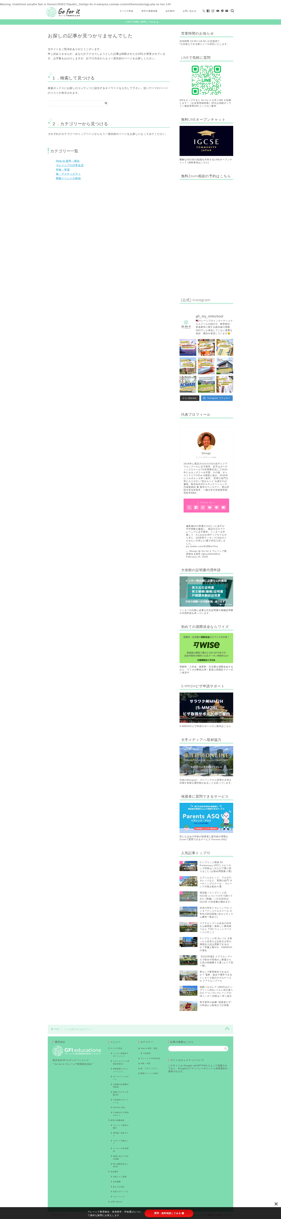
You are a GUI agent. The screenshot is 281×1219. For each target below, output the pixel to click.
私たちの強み (119, 1187)
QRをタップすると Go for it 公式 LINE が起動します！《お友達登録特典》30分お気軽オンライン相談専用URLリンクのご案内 (205, 103)
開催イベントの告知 (68, 178)
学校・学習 (63, 169)
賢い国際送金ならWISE (121, 1165)
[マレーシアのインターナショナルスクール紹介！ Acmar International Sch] (188, 384)
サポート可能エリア (121, 1142)
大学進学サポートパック (121, 1101)
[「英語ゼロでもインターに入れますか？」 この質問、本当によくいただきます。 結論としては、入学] (224, 347)
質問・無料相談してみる (167, 1213)
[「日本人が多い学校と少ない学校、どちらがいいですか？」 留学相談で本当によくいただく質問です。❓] (206, 347)
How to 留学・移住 (68, 161)
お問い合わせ (189, 11)
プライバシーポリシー (201, 1068)
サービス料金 (126, 11)
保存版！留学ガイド (121, 1134)
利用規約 (220, 1068)
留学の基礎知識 (149, 11)
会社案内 (170, 11)
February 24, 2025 (197, 557)
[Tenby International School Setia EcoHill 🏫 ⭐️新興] (206, 384)
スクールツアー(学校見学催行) (121, 1062)
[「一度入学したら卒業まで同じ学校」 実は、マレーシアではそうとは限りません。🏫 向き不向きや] (224, 384)
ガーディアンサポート (121, 1078)
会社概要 (117, 1182)
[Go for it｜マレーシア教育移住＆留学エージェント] (63, 17)
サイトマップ (119, 1197)
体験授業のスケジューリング (121, 1070)
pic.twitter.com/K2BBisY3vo (202, 546)
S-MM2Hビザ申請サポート (121, 1113)
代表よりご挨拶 (120, 1177)
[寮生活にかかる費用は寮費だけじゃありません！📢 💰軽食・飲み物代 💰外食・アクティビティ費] (206, 365)
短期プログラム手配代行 (121, 1093)
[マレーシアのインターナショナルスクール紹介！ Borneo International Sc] (224, 365)
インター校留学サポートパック (121, 1054)
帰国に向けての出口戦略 (121, 1157)
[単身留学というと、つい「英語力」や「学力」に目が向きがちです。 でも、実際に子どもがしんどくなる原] (188, 365)
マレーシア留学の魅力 (121, 1126)
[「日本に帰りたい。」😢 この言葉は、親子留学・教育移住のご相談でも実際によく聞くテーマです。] (188, 347)
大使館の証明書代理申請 (121, 1085)
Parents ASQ (119, 1107)
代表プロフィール (121, 1192)
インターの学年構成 (121, 1149)
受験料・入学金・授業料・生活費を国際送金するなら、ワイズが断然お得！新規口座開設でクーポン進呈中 (206, 670)
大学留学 (147, 1053)
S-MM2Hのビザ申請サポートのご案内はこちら (205, 726)
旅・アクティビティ (68, 174)
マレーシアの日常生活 (70, 165)
